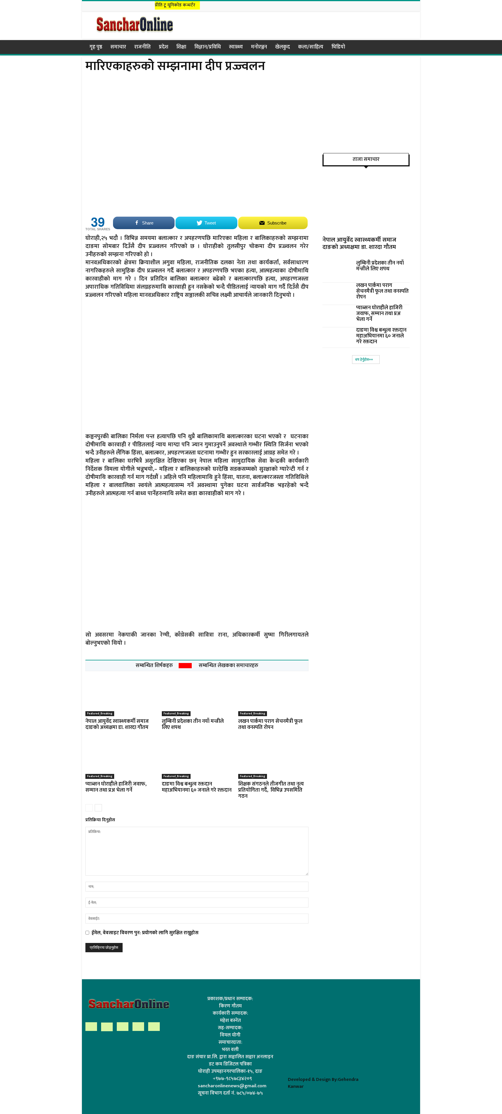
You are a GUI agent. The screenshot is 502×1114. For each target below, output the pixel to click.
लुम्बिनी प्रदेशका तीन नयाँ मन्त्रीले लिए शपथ (193, 724)
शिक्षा (181, 47)
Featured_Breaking (99, 713)
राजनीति (142, 47)
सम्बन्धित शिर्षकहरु (154, 665)
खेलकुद (282, 47)
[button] (410, 47)
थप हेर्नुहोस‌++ (364, 359)
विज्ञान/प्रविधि (207, 47)
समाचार (118, 47)
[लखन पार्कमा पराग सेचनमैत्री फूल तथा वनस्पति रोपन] (273, 694)
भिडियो (338, 47)
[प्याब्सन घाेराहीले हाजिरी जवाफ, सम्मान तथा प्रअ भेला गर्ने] (120, 757)
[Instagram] (391, 5)
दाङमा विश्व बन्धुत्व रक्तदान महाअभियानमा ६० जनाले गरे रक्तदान (197, 787)
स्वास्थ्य (236, 47)
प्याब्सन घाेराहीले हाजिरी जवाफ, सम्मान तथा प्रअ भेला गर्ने (115, 787)
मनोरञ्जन (259, 47)
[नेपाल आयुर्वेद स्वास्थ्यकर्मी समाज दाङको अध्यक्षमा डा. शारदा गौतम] (120, 694)
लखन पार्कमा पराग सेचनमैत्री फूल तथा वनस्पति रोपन (270, 724)
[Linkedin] (399, 5)
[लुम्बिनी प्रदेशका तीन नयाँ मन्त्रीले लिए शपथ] (197, 694)
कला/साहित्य (310, 47)
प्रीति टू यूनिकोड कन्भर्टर (175, 5)
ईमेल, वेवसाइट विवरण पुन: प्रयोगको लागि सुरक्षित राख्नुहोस (145, 933)
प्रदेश (163, 47)
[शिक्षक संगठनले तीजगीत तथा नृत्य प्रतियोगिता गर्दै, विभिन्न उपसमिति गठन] (273, 757)
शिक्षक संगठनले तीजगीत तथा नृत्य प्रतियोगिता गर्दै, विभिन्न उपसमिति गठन (271, 790)
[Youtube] (413, 5)
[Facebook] (384, 5)
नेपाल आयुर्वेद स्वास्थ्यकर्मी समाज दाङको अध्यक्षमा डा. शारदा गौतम (117, 724)
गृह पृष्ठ (95, 47)
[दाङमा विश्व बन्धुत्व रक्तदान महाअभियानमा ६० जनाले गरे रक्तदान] (197, 757)
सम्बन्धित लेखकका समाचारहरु (228, 665)
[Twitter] (406, 5)
